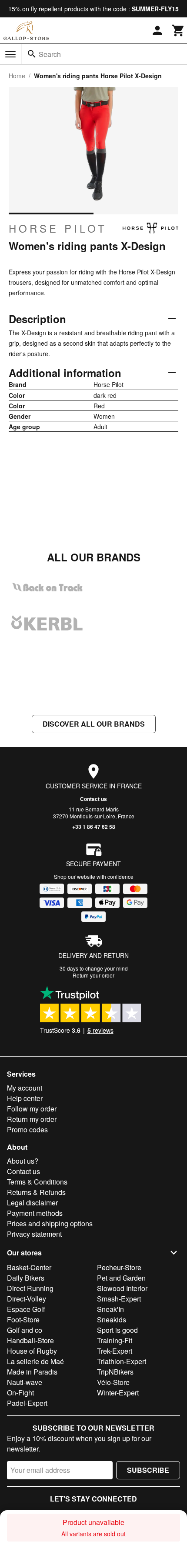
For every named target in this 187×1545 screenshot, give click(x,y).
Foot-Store (23, 1320)
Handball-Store (30, 1340)
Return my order (32, 1119)
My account (24, 1088)
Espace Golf (26, 1309)
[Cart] (178, 30)
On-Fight (20, 1393)
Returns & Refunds (36, 1192)
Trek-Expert (114, 1351)
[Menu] (10, 54)
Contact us (93, 798)
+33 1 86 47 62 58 (93, 827)
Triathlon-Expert (121, 1361)
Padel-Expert (27, 1403)
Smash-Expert (119, 1299)
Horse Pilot (58, 228)
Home (17, 75)
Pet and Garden (121, 1278)
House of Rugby (32, 1351)
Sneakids (111, 1320)
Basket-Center (29, 1267)
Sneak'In (110, 1309)
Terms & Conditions (37, 1182)
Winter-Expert (118, 1393)
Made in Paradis (32, 1372)
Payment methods (35, 1213)
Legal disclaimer (32, 1203)
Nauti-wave (24, 1382)
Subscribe (148, 1470)
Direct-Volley (26, 1299)
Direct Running (30, 1288)
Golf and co (24, 1330)
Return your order (93, 975)
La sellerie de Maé (35, 1361)
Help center (25, 1098)
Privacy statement (34, 1234)
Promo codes (27, 1130)
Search (50, 54)
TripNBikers (115, 1372)
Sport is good (117, 1330)
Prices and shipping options (50, 1223)
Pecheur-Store (119, 1267)
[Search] (32, 54)
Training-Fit (114, 1340)
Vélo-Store (113, 1382)
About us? (22, 1161)
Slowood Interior (122, 1288)
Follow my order (32, 1109)
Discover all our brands (94, 724)
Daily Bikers (25, 1278)
